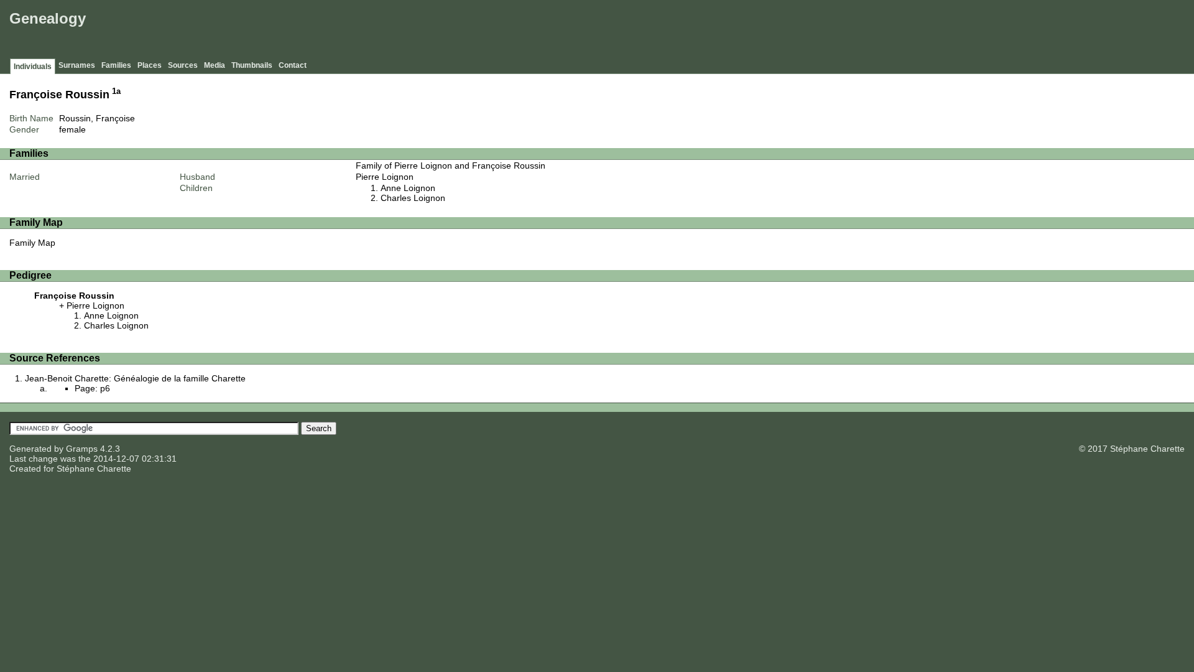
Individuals (33, 66)
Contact (293, 65)
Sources (183, 65)
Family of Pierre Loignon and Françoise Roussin (450, 165)
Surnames (76, 65)
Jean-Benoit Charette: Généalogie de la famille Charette (135, 378)
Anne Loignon (408, 188)
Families (116, 65)
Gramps (82, 449)
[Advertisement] (964, 31)
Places (149, 65)
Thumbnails (251, 65)
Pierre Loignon (385, 177)
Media (214, 65)
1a (116, 91)
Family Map (32, 243)
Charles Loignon (413, 198)
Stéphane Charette (94, 469)
